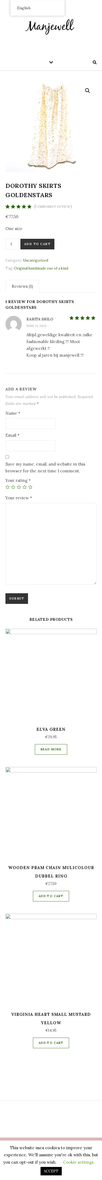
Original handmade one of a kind (41, 268)
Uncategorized (35, 260)
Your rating (18, 480)
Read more (51, 749)
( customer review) (53, 206)
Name (12, 413)
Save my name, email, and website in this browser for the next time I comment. (45, 467)
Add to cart (37, 244)
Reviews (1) (22, 286)
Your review (18, 497)
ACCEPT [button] (51, 1171)
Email (12, 435)
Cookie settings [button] (78, 1162)
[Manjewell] (51, 26)
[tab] (22, 286)
